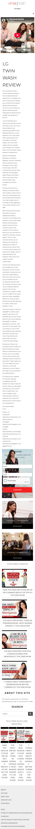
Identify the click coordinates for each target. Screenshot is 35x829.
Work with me (6, 800)
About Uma (5, 796)
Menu (18, 9)
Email (5, 471)
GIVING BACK (5, 803)
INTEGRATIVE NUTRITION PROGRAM (13, 826)
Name (6, 462)
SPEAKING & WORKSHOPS (9, 823)
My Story (4, 793)
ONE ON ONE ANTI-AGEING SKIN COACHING (15, 819)
